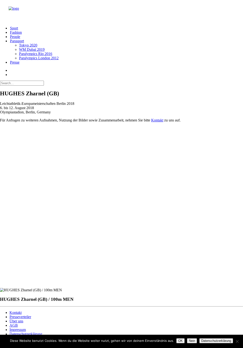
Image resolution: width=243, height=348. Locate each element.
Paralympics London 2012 (39, 58)
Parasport (17, 41)
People (15, 37)
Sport (14, 28)
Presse (14, 62)
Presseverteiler (20, 317)
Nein (192, 341)
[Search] (22, 83)
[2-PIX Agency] (124, 11)
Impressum (17, 330)
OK (180, 341)
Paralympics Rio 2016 (35, 54)
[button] (9, 70)
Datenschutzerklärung (25, 334)
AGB (13, 325)
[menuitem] (126, 28)
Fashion (16, 32)
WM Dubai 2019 (32, 49)
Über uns (16, 321)
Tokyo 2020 (28, 45)
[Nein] (237, 341)
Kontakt (157, 120)
